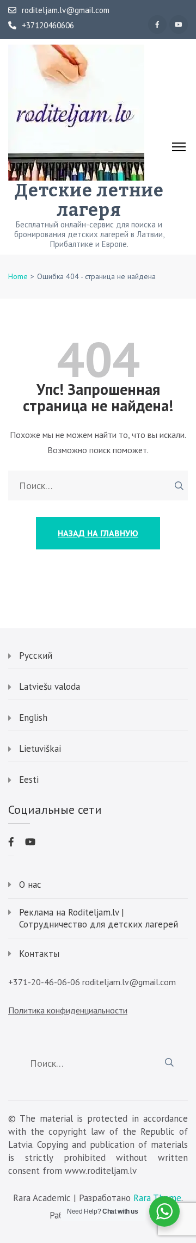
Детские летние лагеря (89, 200)
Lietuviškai (40, 748)
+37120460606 (48, 25)
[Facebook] (157, 24)
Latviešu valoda (49, 686)
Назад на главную (98, 533)
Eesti (29, 779)
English (33, 717)
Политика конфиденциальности (67, 1010)
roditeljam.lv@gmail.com (65, 10)
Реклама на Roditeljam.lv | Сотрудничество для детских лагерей (98, 918)
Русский (35, 655)
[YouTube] (178, 24)
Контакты (39, 954)
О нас (30, 884)
